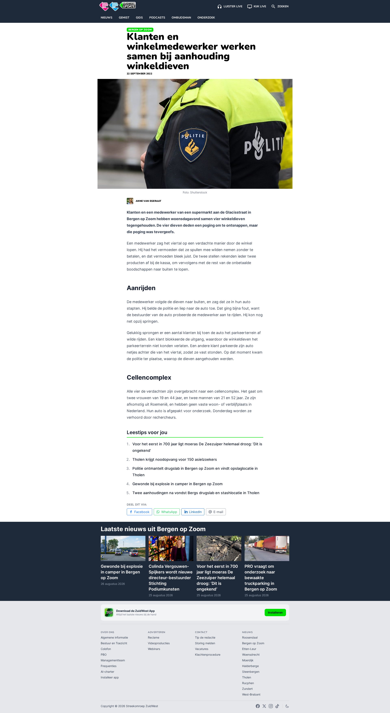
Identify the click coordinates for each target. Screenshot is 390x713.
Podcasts (157, 18)
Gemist (124, 18)
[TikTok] (277, 706)
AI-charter (107, 671)
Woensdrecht (251, 654)
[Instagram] (271, 706)
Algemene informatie (114, 637)
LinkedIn (195, 512)
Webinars (154, 649)
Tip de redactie (205, 637)
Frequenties (108, 666)
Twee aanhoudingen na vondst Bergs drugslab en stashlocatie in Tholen (195, 493)
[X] (264, 706)
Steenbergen (250, 671)
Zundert (247, 688)
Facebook (142, 512)
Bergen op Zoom (140, 29)
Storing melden (205, 643)
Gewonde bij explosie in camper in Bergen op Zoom (177, 484)
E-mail (218, 512)
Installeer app (110, 677)
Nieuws (106, 18)
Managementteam (113, 660)
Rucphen (248, 683)
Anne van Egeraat (148, 201)
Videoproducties (159, 643)
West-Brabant (251, 694)
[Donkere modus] (287, 706)
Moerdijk (248, 660)
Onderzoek (206, 18)
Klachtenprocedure (207, 654)
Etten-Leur (249, 649)
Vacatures (201, 649)
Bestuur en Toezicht (114, 643)
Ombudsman (181, 18)
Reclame (153, 637)
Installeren (275, 612)
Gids (139, 18)
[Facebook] (258, 706)
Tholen (246, 677)
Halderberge (250, 666)
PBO (104, 654)
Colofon (106, 649)
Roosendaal (250, 637)
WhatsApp (169, 512)
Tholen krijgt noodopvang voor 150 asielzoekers (174, 459)
